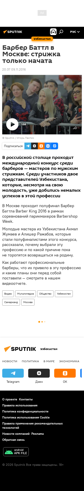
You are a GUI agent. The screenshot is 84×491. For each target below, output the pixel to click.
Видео (8, 293)
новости (9, 361)
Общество (45, 293)
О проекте (9, 399)
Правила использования (19, 405)
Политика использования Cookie (26, 417)
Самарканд (11, 302)
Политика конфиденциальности (25, 411)
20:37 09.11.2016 (14, 69)
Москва (27, 302)
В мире (49, 361)
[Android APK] (16, 452)
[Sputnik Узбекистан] (13, 33)
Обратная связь (13, 440)
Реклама (37, 434)
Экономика (69, 361)
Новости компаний (16, 434)
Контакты (26, 399)
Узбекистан (64, 293)
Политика (30, 361)
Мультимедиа (25, 293)
